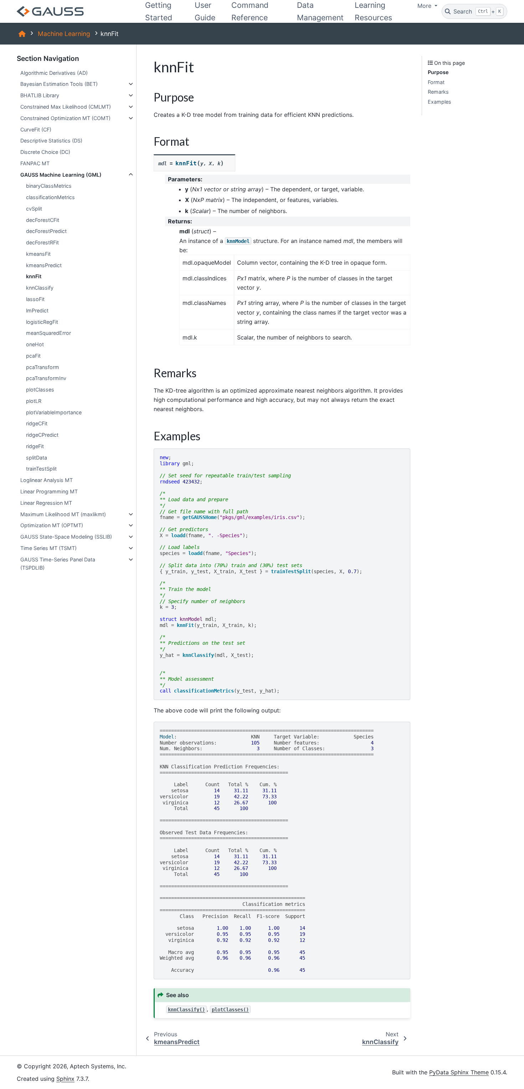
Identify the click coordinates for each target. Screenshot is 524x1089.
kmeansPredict (44, 265)
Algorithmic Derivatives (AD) (54, 73)
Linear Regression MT (46, 503)
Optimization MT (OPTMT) (51, 525)
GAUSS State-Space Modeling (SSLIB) (66, 537)
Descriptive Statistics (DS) (51, 141)
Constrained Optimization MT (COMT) (65, 118)
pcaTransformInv (46, 378)
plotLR (33, 401)
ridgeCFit (36, 423)
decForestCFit (42, 220)
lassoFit (35, 299)
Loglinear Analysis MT (46, 480)
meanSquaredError (48, 333)
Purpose (438, 72)
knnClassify (39, 288)
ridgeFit (35, 446)
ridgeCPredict (42, 435)
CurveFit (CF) (35, 129)
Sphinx (65, 1078)
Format (436, 82)
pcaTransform (42, 367)
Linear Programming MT (49, 491)
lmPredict (37, 310)
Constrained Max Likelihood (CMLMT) (65, 107)
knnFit (33, 276)
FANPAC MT (35, 163)
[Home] (22, 33)
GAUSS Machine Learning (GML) (61, 175)
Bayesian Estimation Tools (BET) (59, 84)
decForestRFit (42, 242)
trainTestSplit (41, 469)
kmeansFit (38, 254)
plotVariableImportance (54, 412)
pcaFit (33, 356)
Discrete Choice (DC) (45, 152)
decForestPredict (46, 231)
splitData (36, 458)
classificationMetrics (50, 197)
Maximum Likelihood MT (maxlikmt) (63, 514)
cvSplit (34, 209)
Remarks (438, 92)
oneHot (35, 344)
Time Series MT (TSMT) (48, 548)
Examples (439, 102)
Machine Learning (64, 33)
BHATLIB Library (39, 95)
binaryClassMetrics (49, 186)
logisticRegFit (42, 322)
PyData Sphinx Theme (459, 1072)
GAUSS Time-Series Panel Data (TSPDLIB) (57, 563)
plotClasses (40, 390)
